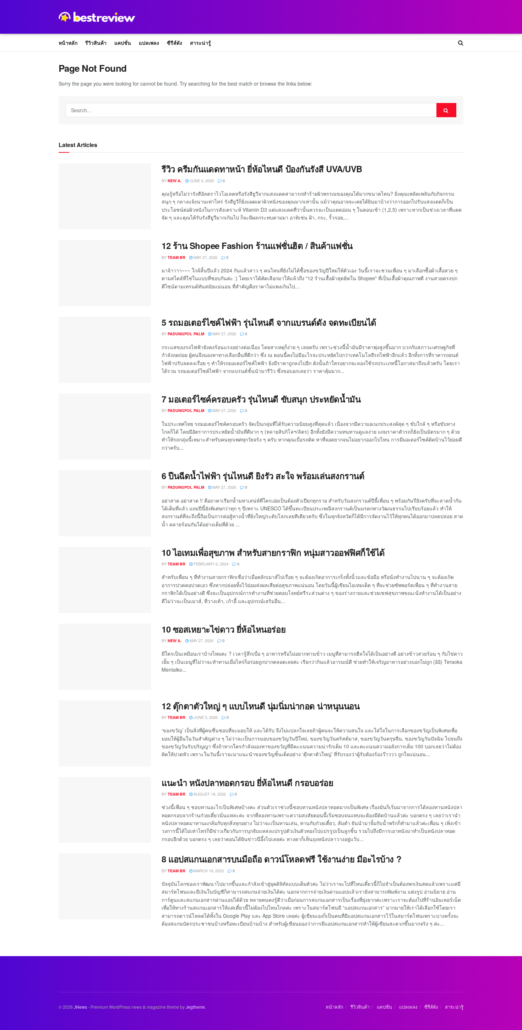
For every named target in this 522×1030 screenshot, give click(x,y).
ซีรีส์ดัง (174, 42)
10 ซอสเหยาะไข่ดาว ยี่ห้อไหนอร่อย (224, 629)
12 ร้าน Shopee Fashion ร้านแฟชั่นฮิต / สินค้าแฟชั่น (257, 245)
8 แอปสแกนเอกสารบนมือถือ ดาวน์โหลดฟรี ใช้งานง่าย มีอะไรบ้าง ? (281, 859)
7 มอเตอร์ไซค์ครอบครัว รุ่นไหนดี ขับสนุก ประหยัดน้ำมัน (261, 399)
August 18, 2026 (209, 794)
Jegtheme (195, 1007)
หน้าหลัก (68, 42)
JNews (80, 1007)
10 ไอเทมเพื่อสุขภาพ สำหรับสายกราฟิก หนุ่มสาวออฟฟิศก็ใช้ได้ (273, 552)
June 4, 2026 (201, 180)
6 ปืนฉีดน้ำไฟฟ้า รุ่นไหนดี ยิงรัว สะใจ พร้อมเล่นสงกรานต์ (263, 476)
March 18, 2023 (208, 870)
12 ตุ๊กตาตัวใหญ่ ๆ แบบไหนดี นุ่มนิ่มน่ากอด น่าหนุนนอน (260, 706)
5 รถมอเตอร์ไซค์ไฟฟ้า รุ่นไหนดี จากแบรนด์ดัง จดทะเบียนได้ (269, 322)
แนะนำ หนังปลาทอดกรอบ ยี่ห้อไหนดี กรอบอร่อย (247, 782)
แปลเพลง (149, 42)
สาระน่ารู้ (200, 42)
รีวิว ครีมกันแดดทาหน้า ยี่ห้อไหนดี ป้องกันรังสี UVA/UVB (262, 169)
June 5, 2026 (205, 717)
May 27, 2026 (204, 257)
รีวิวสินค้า (96, 42)
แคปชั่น (122, 42)
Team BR (176, 257)
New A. (174, 180)
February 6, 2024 (210, 563)
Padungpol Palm (186, 333)
